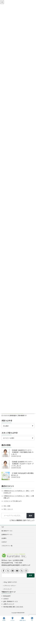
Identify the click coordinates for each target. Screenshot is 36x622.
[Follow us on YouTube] (17, 571)
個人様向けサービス (7, 531)
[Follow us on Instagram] (26, 571)
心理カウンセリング (8, 604)
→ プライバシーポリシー (9, 585)
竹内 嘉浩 (15, 501)
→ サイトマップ (7, 589)
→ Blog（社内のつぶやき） (10, 582)
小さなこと (7, 501)
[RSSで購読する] (22, 571)
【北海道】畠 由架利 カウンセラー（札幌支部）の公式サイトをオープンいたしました (22, 464)
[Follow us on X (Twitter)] (8, 571)
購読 (30, 515)
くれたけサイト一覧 (7, 546)
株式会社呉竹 (6, 596)
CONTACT (4, 542)
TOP (3, 527)
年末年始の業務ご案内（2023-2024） (13, 607)
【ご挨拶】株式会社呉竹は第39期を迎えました (22, 474)
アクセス (12, 620)
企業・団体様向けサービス (10, 601)
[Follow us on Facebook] (4, 571)
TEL (32, 620)
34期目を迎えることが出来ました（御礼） (17, 491)
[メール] (13, 571)
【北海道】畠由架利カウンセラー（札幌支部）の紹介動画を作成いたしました (22, 452)
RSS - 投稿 (7, 506)
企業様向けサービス (7, 534)
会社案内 (4, 538)
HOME (3, 620)
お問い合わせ (23, 620)
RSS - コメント (8, 509)
